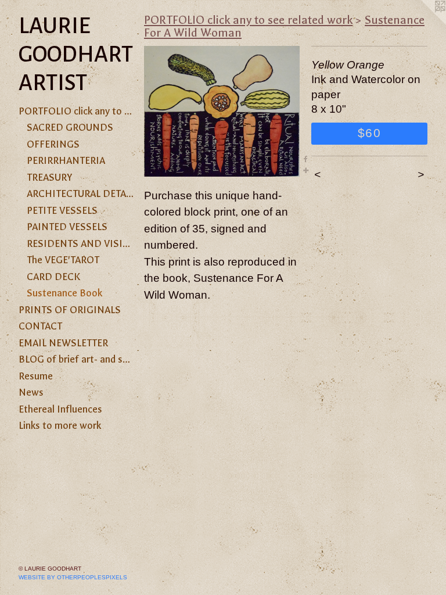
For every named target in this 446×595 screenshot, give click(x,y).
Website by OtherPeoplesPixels (73, 577)
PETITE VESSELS (62, 210)
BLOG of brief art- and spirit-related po (77, 359)
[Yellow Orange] (222, 111)
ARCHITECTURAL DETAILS (81, 193)
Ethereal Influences (60, 409)
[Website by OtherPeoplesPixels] (423, 23)
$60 (369, 132)
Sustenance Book (64, 293)
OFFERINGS (53, 144)
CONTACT (40, 326)
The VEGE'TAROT (63, 260)
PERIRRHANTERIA (66, 160)
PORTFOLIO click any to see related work (77, 111)
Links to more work (60, 425)
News (31, 392)
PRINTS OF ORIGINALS (70, 310)
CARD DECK (53, 276)
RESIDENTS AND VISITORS (81, 243)
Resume (36, 376)
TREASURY (49, 177)
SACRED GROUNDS (70, 127)
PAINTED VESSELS (67, 226)
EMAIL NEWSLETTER (63, 343)
